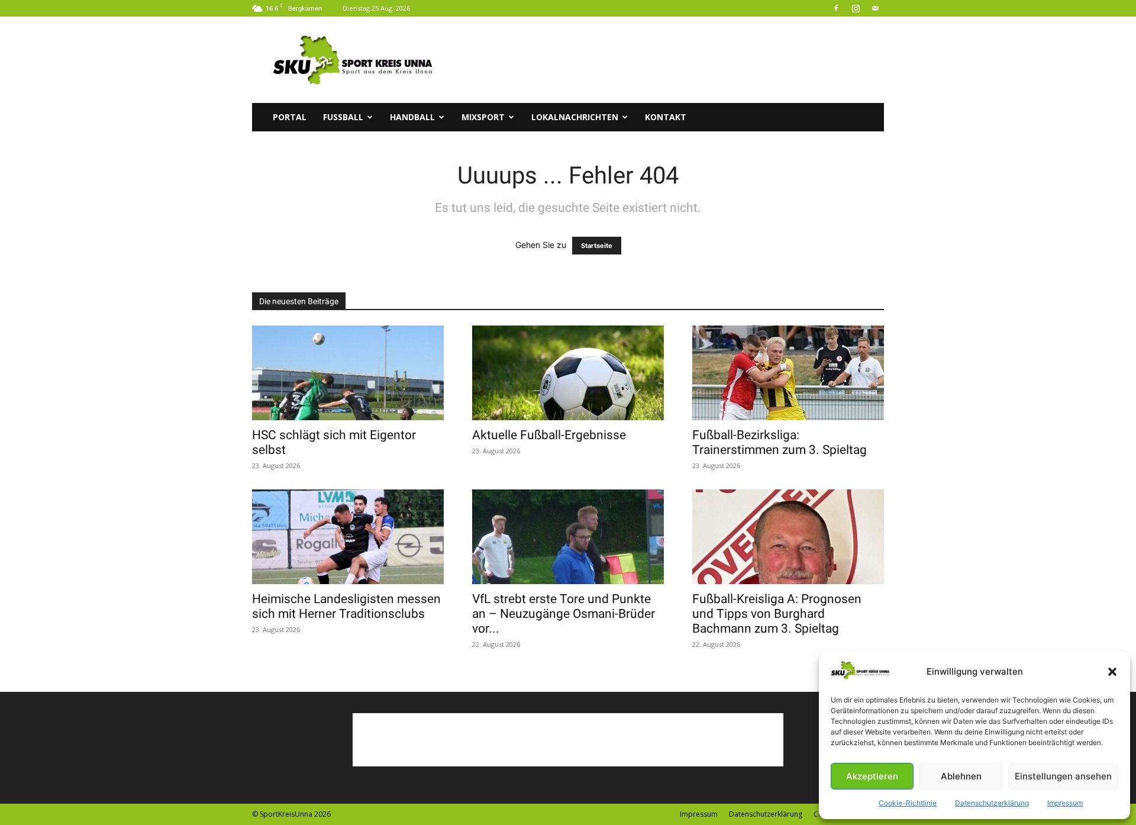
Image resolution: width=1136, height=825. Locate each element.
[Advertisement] (668, 59)
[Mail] (875, 8)
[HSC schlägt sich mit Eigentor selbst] (348, 373)
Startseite (596, 245)
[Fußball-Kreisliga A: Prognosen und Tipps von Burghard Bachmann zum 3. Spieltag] (788, 536)
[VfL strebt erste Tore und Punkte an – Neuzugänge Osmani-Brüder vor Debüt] (568, 536)
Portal (289, 117)
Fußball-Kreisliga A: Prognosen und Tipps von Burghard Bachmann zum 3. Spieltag (776, 614)
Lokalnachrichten (574, 117)
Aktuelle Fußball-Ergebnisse (549, 435)
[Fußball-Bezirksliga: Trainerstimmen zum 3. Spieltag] (788, 373)
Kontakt (665, 117)
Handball (412, 117)
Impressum (1065, 802)
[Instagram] (855, 8)
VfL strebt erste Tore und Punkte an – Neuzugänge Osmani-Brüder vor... (563, 614)
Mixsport (483, 117)
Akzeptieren (872, 776)
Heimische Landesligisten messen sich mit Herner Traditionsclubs (346, 606)
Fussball (343, 117)
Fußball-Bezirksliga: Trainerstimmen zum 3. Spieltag (779, 442)
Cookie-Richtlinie (908, 802)
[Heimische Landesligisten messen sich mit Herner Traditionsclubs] (348, 536)
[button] (1112, 672)
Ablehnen (961, 776)
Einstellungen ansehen (1063, 776)
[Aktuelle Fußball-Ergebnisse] (568, 373)
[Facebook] (836, 8)
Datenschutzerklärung (992, 802)
